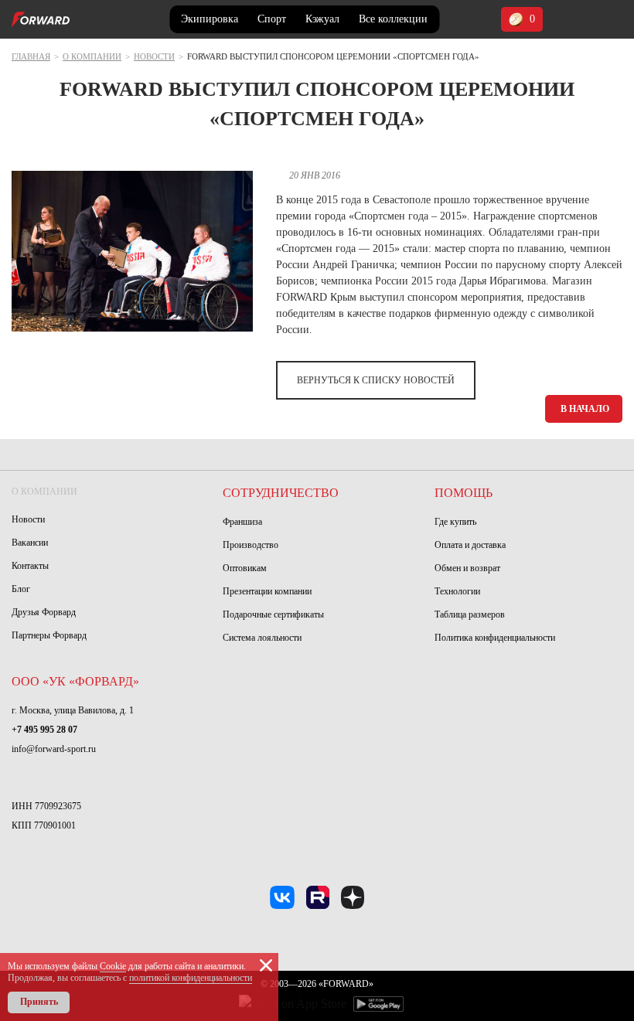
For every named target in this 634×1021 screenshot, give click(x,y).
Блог (21, 589)
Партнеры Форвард (49, 635)
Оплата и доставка (470, 544)
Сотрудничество (281, 492)
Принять (39, 1001)
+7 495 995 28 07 (44, 729)
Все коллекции (393, 19)
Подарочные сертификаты (273, 614)
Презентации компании (267, 591)
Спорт (271, 19)
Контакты (30, 565)
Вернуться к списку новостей (376, 380)
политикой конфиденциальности (190, 977)
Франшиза (242, 521)
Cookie (113, 966)
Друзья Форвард (44, 612)
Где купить (455, 521)
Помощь (464, 492)
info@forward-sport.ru (54, 749)
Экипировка (209, 19)
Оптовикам (245, 568)
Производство (250, 544)
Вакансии (30, 542)
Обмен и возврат (467, 568)
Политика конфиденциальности (495, 637)
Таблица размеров (470, 614)
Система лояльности (262, 637)
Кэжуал (322, 19)
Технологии (457, 591)
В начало (585, 408)
